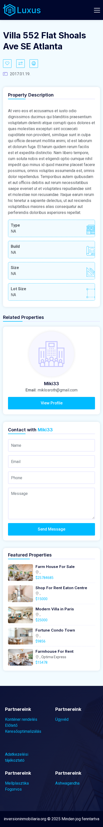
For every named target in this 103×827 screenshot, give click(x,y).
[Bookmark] (7, 63)
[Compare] (20, 63)
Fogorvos (13, 789)
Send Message (51, 529)
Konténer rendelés (21, 719)
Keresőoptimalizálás (23, 731)
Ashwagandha (67, 783)
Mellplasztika (17, 783)
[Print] (34, 63)
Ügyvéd (61, 719)
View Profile (51, 403)
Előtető (11, 725)
